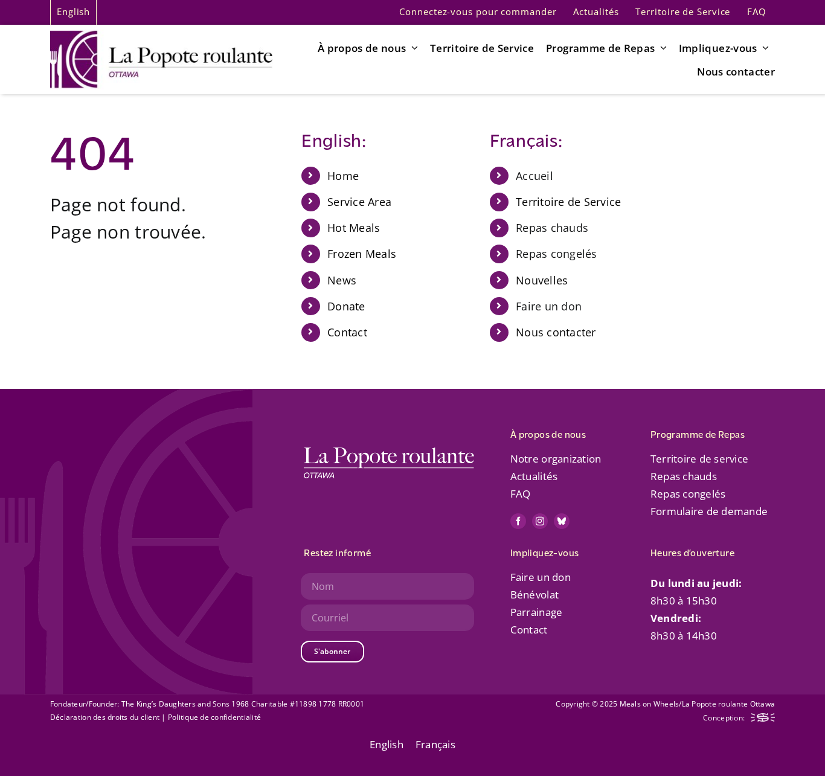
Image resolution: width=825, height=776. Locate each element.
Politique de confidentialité (214, 717)
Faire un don (540, 577)
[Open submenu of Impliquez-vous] (763, 48)
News (341, 280)
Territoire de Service (568, 201)
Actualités (534, 476)
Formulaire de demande (709, 511)
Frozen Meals (361, 253)
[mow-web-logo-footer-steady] (763, 718)
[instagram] (540, 521)
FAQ (520, 494)
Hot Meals (353, 227)
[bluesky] (562, 521)
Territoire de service (699, 459)
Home (343, 175)
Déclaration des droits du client (105, 717)
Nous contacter (556, 332)
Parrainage (536, 612)
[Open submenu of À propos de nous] (412, 48)
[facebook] (518, 521)
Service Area (359, 201)
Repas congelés (688, 494)
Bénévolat (534, 594)
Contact (347, 332)
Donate (346, 306)
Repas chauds (683, 476)
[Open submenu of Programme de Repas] (661, 48)
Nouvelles (542, 280)
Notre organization (556, 459)
